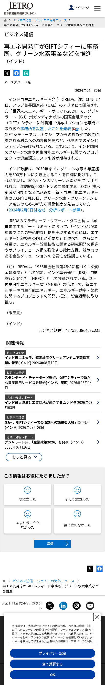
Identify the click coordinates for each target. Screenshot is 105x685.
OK (52, 675)
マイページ (81, 7)
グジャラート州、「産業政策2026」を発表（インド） (45, 442)
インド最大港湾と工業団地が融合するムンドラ (41, 402)
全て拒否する (52, 664)
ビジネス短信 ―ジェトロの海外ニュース (40, 20)
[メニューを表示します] (97, 8)
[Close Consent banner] (97, 617)
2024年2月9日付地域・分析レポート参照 (44, 210)
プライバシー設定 (52, 653)
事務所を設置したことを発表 (45, 128)
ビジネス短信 (18, 34)
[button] (24, 457)
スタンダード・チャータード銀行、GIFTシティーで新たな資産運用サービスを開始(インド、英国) (48, 380)
